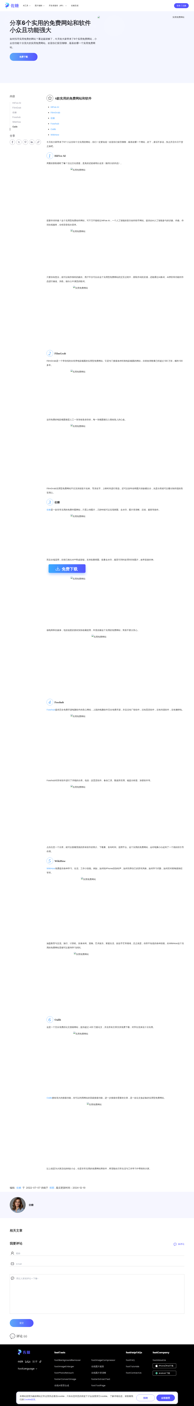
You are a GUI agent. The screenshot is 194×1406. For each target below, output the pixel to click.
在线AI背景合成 (61, 1385)
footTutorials (132, 1366)
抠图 (51, 1187)
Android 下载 (164, 1373)
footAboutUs (159, 1360)
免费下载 (23, 56)
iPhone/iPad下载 (166, 1365)
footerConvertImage (65, 1379)
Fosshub (55, 123)
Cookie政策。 (30, 1399)
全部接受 (165, 1398)
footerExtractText (100, 1379)
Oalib (53, 129)
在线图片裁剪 (97, 1366)
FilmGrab (55, 112)
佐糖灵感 (74, 5)
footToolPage (98, 1385)
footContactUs (133, 1372)
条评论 (179, 1244)
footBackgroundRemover (67, 1360)
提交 (22, 1322)
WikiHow (55, 134)
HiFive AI (55, 107)
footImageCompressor (103, 1360)
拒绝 (145, 1398)
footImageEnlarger (64, 1366)
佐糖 (53, 118)
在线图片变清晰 (98, 1372)
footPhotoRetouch (64, 1372)
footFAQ (130, 1360)
